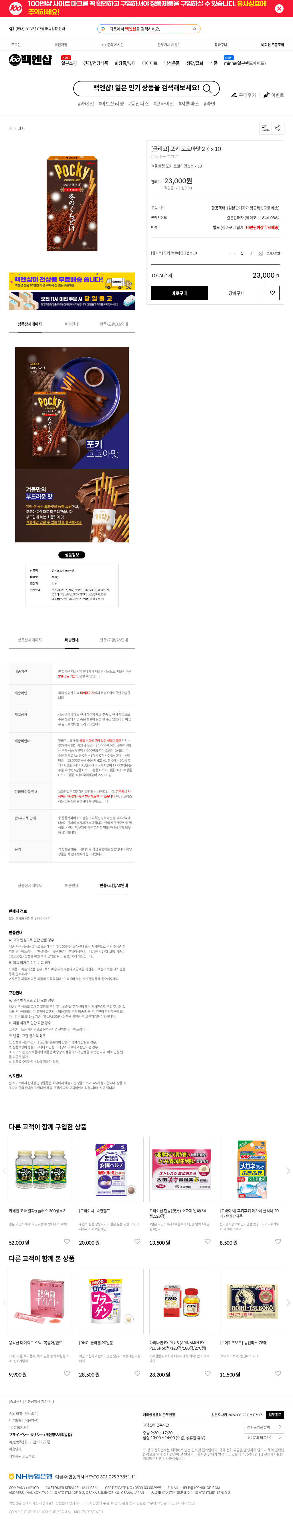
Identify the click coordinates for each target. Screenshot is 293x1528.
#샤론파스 (189, 103)
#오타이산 (163, 103)
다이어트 (150, 63)
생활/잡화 (194, 63)
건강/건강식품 (95, 63)
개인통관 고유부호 (22, 1456)
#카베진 (86, 103)
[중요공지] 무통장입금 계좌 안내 (32, 1401)
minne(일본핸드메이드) (245, 63)
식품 (213, 63)
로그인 (16, 44)
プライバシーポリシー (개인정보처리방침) (40, 1434)
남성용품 (172, 63)
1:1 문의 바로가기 (260, 1438)
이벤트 (277, 95)
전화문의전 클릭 (258, 1427)
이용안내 (15, 1449)
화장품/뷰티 (125, 63)
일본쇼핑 (69, 63)
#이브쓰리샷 (111, 103)
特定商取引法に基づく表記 (29, 1442)
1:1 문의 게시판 (112, 44)
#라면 (209, 103)
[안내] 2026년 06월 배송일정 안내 (40, 28)
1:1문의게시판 (19, 1427)
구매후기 (247, 95)
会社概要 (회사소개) (23, 1413)
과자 (21, 128)
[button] (288, 1171)
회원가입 (61, 44)
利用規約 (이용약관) (23, 1420)
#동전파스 (138, 103)
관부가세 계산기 (169, 44)
